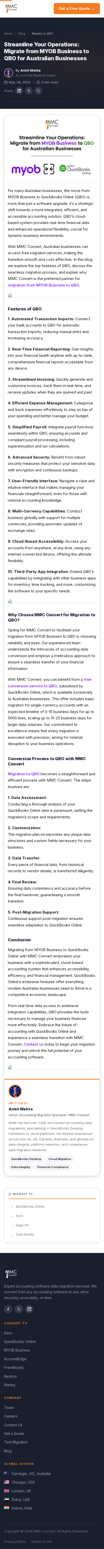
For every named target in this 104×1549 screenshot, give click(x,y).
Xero (19, 1216)
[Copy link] (38, 90)
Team (8, 1407)
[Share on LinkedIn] (19, 90)
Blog (22, 33)
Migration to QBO (24, 773)
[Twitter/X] (19, 1309)
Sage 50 (22, 1225)
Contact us (33, 1044)
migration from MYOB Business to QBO (43, 285)
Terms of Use (41, 1541)
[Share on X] (29, 90)
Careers (10, 1416)
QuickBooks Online (30, 1206)
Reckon (10, 1376)
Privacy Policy (15, 1541)
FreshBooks (14, 1367)
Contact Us (13, 1425)
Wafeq (9, 1385)
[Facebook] (8, 1309)
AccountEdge (15, 1359)
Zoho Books (25, 1234)
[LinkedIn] (29, 1309)
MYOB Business (17, 1350)
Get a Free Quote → (77, 8)
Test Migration (16, 1442)
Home (8, 33)
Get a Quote (14, 1433)
